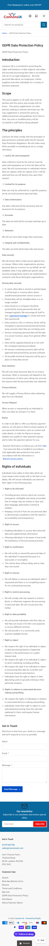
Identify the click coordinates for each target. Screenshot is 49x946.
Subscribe (39, 824)
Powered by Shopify (33, 918)
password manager (18, 316)
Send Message (11, 789)
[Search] (44, 25)
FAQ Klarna (7, 899)
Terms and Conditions (12, 888)
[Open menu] (44, 16)
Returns (5, 885)
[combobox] (24, 25)
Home (4, 33)
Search (5, 878)
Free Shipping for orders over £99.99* (24, 5)
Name (4, 741)
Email (5, 753)
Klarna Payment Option (12, 903)
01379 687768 (8, 845)
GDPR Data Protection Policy (15, 895)
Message (7, 765)
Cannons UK (19, 918)
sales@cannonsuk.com (12, 848)
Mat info (6, 892)
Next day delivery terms (12, 881)
